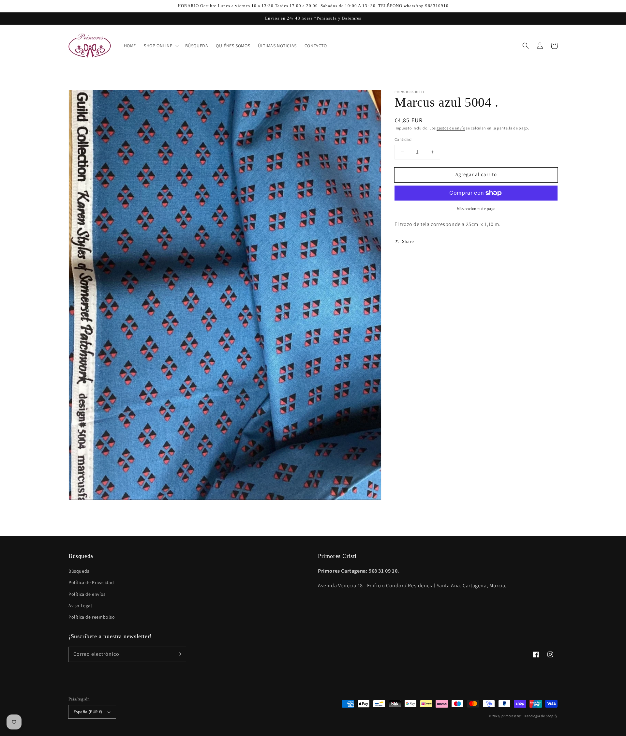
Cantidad (403, 139)
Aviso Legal (80, 605)
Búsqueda (79, 571)
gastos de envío (451, 128)
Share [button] (408, 241)
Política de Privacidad (91, 582)
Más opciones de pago (476, 208)
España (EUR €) (88, 711)
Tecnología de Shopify (540, 716)
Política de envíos (87, 594)
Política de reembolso (91, 617)
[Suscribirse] (178, 654)
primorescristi (512, 716)
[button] (525, 45)
